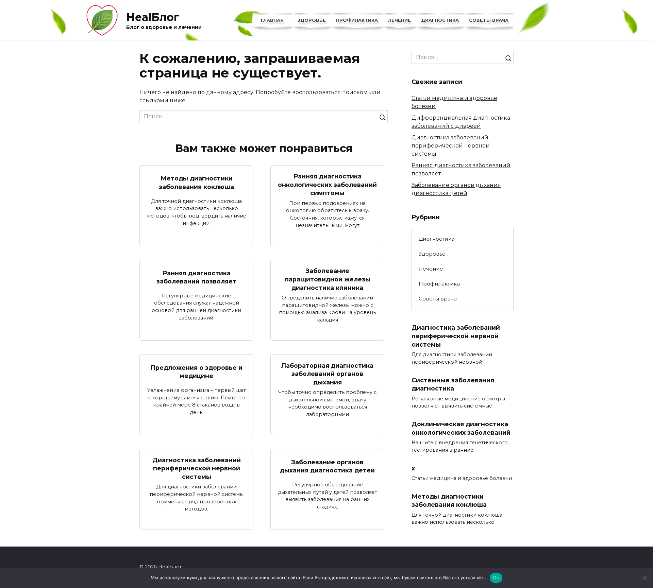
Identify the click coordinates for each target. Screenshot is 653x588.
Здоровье (312, 20)
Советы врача (488, 20)
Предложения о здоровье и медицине (196, 371)
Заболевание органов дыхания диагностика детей (327, 466)
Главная (272, 20)
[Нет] (644, 577)
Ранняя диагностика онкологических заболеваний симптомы (327, 184)
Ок (496, 577)
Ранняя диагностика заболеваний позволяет (196, 277)
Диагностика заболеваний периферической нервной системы (196, 468)
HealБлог (153, 17)
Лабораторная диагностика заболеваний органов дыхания (327, 373)
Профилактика (357, 20)
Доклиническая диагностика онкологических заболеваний (461, 428)
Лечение (399, 20)
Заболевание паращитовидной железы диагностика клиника (327, 279)
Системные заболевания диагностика (453, 384)
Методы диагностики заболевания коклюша (196, 182)
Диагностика (440, 20)
